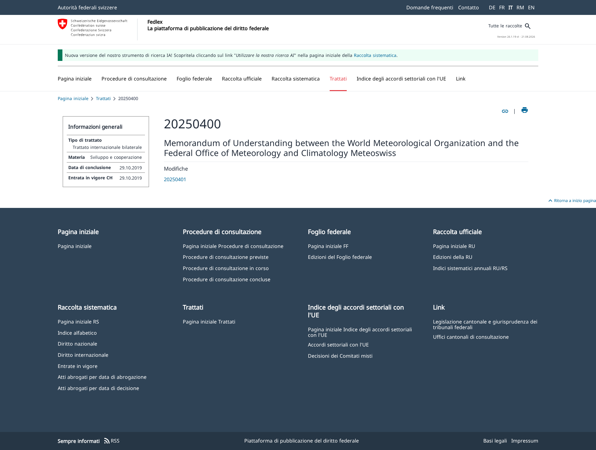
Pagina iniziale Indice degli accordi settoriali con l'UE (360, 332)
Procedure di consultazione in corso (226, 268)
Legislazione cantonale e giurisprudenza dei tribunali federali (485, 324)
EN (531, 7)
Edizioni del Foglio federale (340, 257)
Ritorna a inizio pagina (571, 200)
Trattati (103, 98)
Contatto (468, 7)
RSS (111, 441)
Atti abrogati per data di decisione (98, 388)
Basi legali (495, 440)
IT (510, 7)
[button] (134, 78)
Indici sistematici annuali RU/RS (470, 268)
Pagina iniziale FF (328, 246)
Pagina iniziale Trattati (209, 321)
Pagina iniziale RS (78, 321)
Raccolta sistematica (375, 55)
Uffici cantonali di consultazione (471, 336)
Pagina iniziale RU (454, 246)
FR (502, 7)
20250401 (175, 179)
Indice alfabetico (77, 332)
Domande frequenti (429, 7)
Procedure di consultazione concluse (226, 279)
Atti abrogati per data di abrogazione (102, 377)
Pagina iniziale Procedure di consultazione (233, 246)
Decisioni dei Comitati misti (340, 355)
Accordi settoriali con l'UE (338, 344)
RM (520, 7)
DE (492, 7)
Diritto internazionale (83, 354)
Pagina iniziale (73, 98)
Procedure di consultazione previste (226, 257)
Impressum (524, 440)
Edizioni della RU (452, 257)
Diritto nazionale (77, 343)
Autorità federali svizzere (87, 7)
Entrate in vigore (77, 366)
